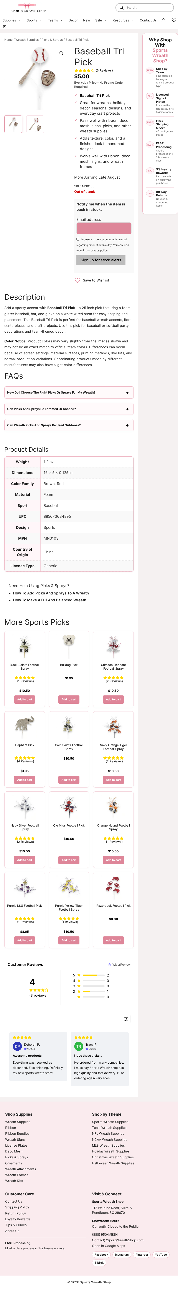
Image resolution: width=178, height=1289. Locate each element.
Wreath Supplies (27, 39)
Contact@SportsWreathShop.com (117, 1240)
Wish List (174, 20)
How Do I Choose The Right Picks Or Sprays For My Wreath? (51, 392)
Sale (98, 20)
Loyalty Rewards (17, 1219)
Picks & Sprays (52, 39)
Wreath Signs (15, 1140)
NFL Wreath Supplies (108, 1133)
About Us (12, 1231)
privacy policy (99, 250)
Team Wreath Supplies (109, 1128)
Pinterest (142, 1254)
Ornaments (13, 1163)
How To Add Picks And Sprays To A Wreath (51, 593)
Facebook (101, 1254)
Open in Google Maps (108, 1246)
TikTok (99, 1262)
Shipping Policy (17, 1207)
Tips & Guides (16, 1225)
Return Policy (15, 1213)
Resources (121, 20)
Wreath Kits (14, 1181)
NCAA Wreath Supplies (109, 1140)
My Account (163, 20)
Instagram (122, 1254)
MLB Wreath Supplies (108, 1145)
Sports (32, 20)
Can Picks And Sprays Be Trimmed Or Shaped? (41, 409)
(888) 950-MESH (105, 1234)
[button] (61, 53)
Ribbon (10, 1128)
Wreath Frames (16, 1175)
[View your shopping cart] (4, 26)
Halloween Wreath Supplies (113, 1163)
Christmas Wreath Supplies (113, 1157)
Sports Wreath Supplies (110, 1122)
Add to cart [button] (24, 699)
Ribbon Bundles (17, 1133)
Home (8, 39)
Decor (73, 20)
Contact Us (148, 20)
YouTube (161, 1254)
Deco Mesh (14, 1151)
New (86, 20)
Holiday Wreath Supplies (111, 1151)
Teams (53, 20)
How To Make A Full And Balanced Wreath (49, 600)
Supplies (9, 20)
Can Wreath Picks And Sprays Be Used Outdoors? (44, 425)
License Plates (16, 1145)
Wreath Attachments (20, 1169)
